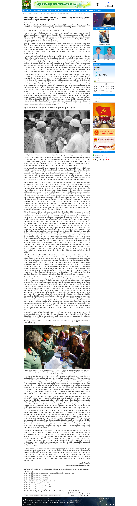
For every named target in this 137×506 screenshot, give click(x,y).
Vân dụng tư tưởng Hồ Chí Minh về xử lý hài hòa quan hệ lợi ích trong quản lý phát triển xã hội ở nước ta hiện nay (62, 13)
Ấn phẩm (73, 10)
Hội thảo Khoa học (39, 10)
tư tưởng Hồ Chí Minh (34, 495)
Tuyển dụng (92, 10)
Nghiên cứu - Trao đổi (53, 10)
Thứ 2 (109, 2)
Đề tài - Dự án (65, 10)
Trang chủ (24, 13)
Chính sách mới (82, 10)
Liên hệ (99, 10)
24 (106, 6)
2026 (111, 6)
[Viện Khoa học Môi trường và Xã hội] (27, 4)
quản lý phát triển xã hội (54, 495)
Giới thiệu (29, 10)
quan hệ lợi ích (44, 495)
